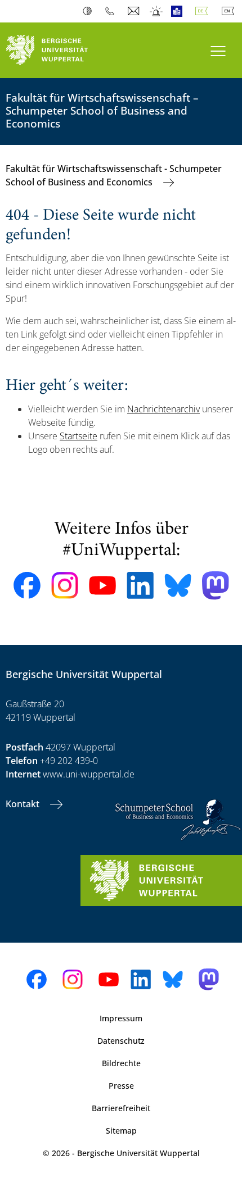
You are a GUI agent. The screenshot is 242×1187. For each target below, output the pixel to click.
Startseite (78, 436)
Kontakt (24, 804)
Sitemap (121, 1130)
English (230, 11)
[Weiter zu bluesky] (177, 585)
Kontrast (90, 11)
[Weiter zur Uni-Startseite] (60, 50)
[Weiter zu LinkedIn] (140, 585)
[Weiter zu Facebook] (27, 585)
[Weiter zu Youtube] (102, 585)
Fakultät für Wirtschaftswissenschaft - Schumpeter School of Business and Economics (114, 175)
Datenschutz (121, 1040)
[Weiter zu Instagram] (64, 585)
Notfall (157, 11)
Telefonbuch (112, 11)
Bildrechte (121, 1063)
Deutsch (204, 11)
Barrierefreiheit (121, 1108)
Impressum (121, 1018)
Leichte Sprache (179, 11)
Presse (121, 1085)
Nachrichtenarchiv (163, 409)
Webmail (135, 11)
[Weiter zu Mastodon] (215, 585)
